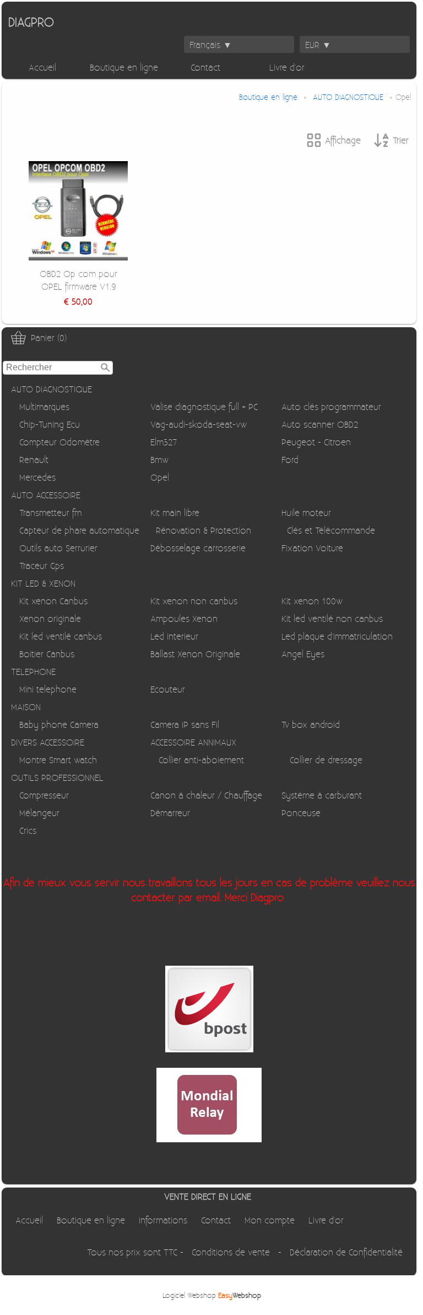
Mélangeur (39, 812)
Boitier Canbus (46, 653)
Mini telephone (48, 689)
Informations (163, 1219)
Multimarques (44, 406)
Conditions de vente (231, 1251)
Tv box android (310, 724)
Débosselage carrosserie (198, 547)
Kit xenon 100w (312, 600)
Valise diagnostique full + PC (204, 406)
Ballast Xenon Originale (195, 653)
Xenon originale (50, 618)
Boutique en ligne (124, 67)
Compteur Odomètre (59, 441)
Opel (159, 477)
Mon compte (270, 1219)
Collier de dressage (326, 759)
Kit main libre (174, 512)
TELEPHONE (33, 671)
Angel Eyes (302, 653)
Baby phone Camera (59, 724)
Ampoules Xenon (184, 618)
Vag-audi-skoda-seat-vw (198, 424)
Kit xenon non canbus (193, 600)
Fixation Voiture (312, 547)
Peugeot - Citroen (316, 441)
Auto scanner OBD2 (319, 424)
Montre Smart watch (58, 759)
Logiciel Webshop (211, 1295)
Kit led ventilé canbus (60, 636)
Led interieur (174, 636)
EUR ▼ (318, 44)
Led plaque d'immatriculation (337, 636)
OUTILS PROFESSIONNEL (57, 777)
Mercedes (37, 477)
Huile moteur (306, 512)
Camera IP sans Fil (184, 724)
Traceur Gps (41, 565)
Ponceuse (301, 812)
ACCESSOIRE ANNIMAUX (193, 742)
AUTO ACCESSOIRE (45, 494)
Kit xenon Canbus (53, 600)
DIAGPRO (31, 21)
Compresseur (44, 795)
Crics (27, 830)
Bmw (159, 459)
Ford (290, 459)
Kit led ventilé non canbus (332, 618)
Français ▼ (210, 44)
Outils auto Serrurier (58, 547)
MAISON (26, 706)
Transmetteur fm (50, 512)
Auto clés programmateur (331, 406)
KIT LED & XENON (43, 583)
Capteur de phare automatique (79, 530)
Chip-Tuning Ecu (49, 424)
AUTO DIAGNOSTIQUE (51, 388)
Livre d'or (287, 67)
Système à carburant (321, 795)
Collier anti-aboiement (201, 759)
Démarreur (170, 812)
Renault (33, 459)
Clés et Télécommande (331, 530)
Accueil (42, 67)
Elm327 (163, 441)
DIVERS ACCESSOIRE (47, 742)
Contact (205, 67)
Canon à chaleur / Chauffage (206, 795)
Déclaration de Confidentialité (346, 1251)
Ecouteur (167, 689)
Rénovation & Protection (203, 530)
